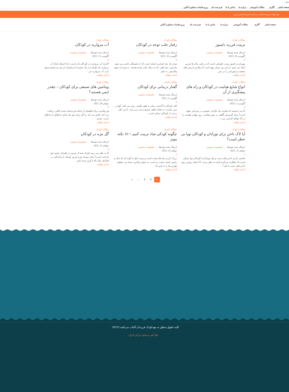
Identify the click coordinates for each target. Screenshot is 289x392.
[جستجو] (9, 24)
